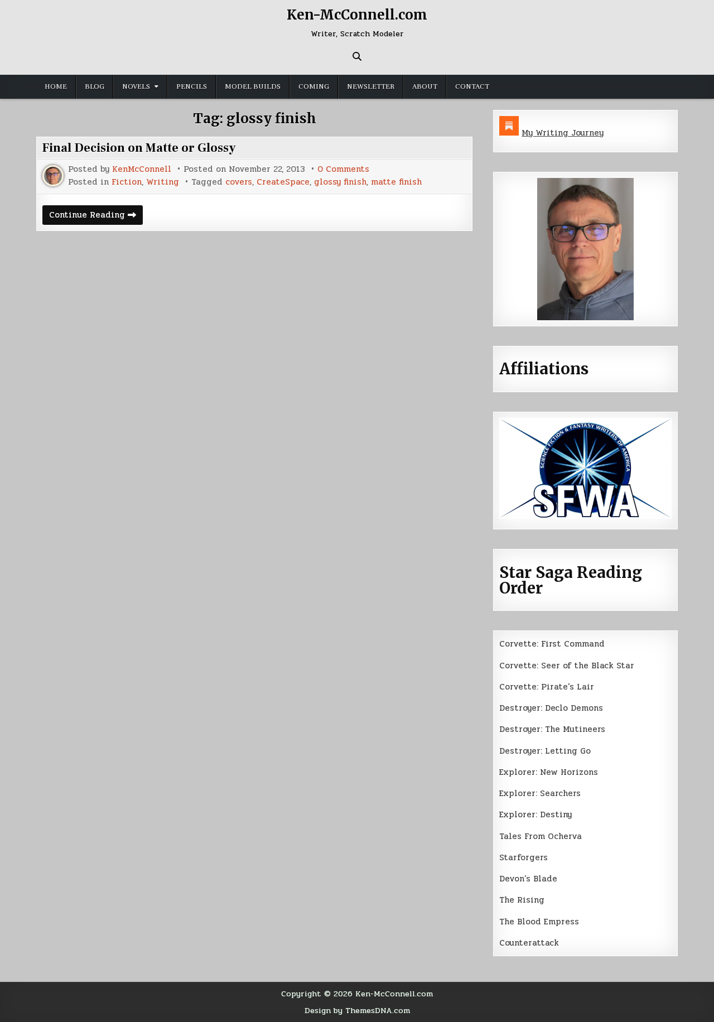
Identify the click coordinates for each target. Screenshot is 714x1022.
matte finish (396, 182)
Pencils (191, 86)
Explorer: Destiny (535, 814)
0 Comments (343, 169)
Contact (472, 86)
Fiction (127, 182)
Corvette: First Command (552, 643)
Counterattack (529, 942)
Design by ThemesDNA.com (357, 1010)
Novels (136, 86)
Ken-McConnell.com (357, 14)
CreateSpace (283, 182)
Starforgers (523, 857)
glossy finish (340, 182)
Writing (162, 182)
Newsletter (370, 86)
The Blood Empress (539, 921)
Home (56, 86)
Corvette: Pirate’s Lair (546, 686)
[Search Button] (357, 56)
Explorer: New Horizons (548, 772)
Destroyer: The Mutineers (552, 729)
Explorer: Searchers (540, 793)
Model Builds (253, 86)
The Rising (521, 900)
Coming (313, 86)
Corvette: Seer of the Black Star (566, 665)
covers (238, 182)
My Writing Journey (563, 132)
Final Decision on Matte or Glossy (139, 148)
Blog (94, 86)
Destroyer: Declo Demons (551, 708)
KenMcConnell (141, 169)
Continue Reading (96, 216)
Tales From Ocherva (540, 836)
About (424, 86)
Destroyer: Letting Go (545, 751)
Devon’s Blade (528, 878)
